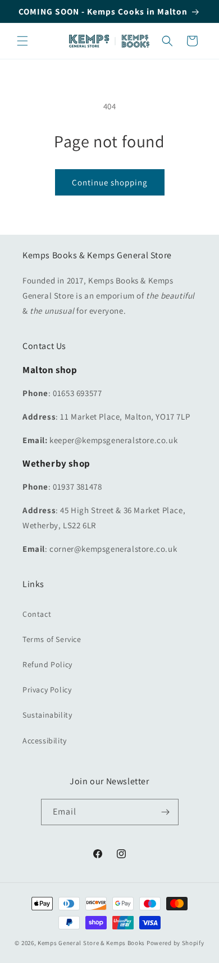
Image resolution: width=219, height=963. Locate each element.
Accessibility (44, 741)
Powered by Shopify (175, 943)
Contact (36, 614)
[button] (22, 41)
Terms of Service (51, 639)
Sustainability (47, 715)
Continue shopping (110, 182)
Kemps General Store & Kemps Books (91, 943)
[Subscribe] (165, 812)
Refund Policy (47, 664)
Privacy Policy (46, 690)
